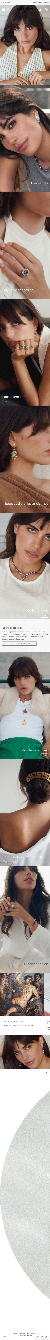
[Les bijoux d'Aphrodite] (22, 994)
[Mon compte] (40, 9)
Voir (44, 188)
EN (42, 1337)
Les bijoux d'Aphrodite (13, 1021)
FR (37, 1337)
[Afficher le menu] (3, 9)
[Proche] (46, 1072)
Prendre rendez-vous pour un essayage (19, 643)
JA (46, 1337)
